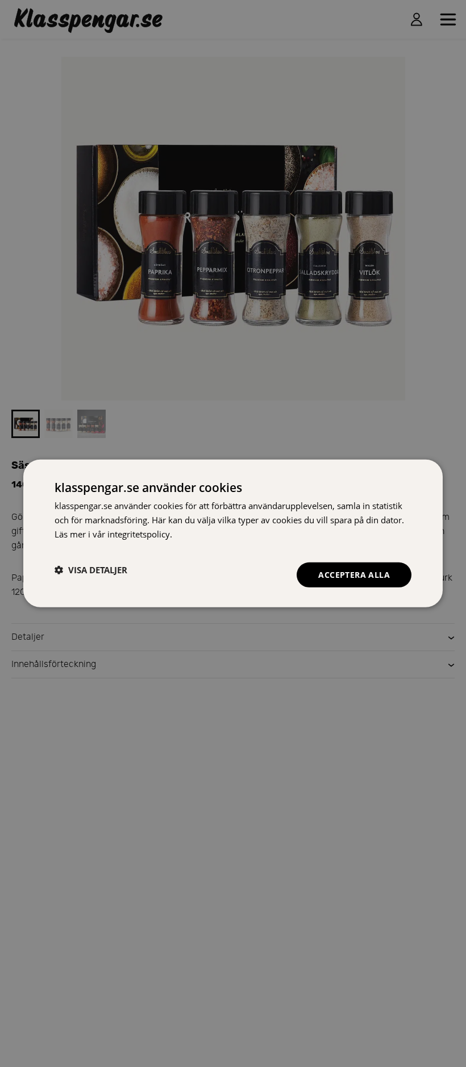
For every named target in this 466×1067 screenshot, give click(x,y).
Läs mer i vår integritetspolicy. (113, 534)
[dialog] (233, 533)
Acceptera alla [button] (354, 574)
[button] (91, 570)
